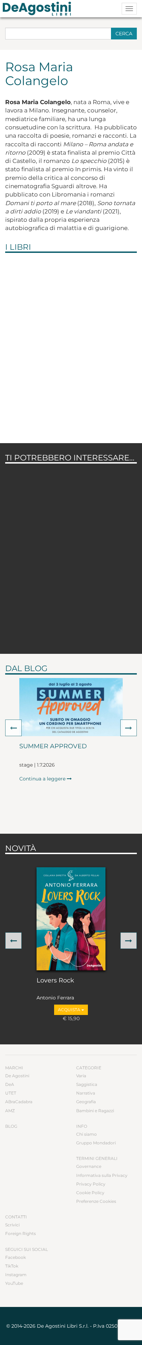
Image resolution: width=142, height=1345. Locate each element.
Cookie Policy (90, 1192)
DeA (9, 1084)
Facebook (15, 1257)
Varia (81, 1075)
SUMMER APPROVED (53, 746)
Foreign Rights (20, 1233)
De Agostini (17, 1075)
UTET (10, 1093)
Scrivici (12, 1224)
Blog (11, 1126)
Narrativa (85, 1093)
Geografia (86, 1101)
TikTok (11, 1266)
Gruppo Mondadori (96, 1142)
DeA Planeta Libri (39, 8)
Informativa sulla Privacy (102, 1175)
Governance (88, 1166)
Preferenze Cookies (96, 1201)
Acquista (69, 1009)
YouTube (14, 1283)
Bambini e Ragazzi (95, 1110)
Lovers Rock (55, 980)
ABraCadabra (18, 1101)
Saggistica (86, 1084)
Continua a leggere (43, 779)
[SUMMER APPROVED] (71, 707)
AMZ (10, 1110)
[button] (13, 728)
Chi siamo (86, 1134)
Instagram (16, 1274)
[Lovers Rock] (71, 918)
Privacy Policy (90, 1184)
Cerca (123, 33)
